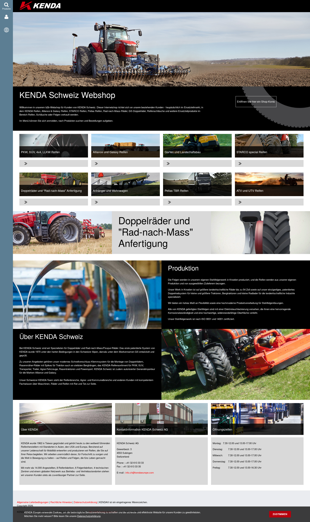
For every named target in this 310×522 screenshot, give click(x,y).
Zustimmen (280, 514)
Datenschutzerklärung (88, 516)
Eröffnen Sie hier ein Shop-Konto (256, 101)
